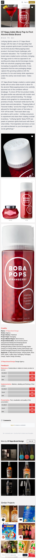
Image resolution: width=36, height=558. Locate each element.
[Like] (32, 7)
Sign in (26, 2)
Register (32, 2)
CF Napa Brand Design (12, 331)
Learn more (13, 555)
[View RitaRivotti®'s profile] (21, 520)
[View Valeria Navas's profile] (21, 537)
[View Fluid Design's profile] (3, 537)
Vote (32, 373)
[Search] (22, 2)
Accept (25, 555)
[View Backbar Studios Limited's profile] (3, 520)
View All (31, 441)
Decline (19, 555)
